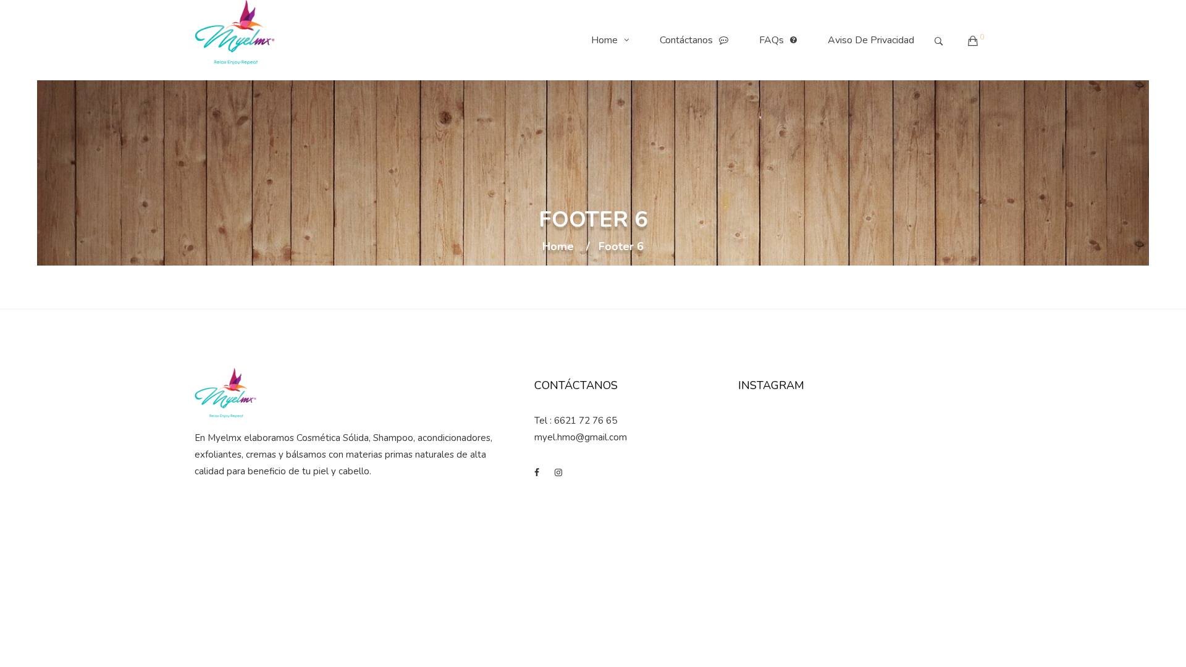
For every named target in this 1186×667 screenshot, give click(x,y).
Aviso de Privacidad (871, 40)
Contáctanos (686, 40)
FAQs (771, 40)
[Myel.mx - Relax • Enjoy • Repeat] (235, 40)
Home (604, 40)
